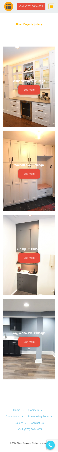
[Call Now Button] (50, 445)
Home (16, 410)
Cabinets (33, 410)
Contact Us (37, 423)
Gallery (19, 423)
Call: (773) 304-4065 (30, 429)
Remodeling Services (40, 416)
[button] (51, 6)
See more (29, 89)
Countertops (13, 416)
